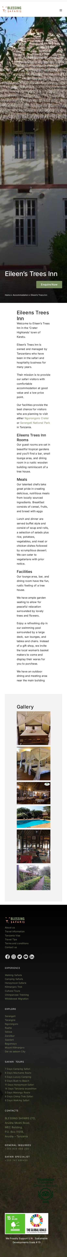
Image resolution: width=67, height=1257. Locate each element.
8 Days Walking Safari (17, 1100)
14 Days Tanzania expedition (20, 1088)
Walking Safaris (13, 975)
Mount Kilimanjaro (14, 1047)
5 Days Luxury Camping (18, 1076)
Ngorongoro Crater (37, 418)
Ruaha (8, 1027)
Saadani (9, 1039)
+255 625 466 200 (17, 1148)
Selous (8, 1031)
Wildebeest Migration (16, 998)
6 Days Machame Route (18, 1072)
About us (10, 927)
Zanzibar (10, 1035)
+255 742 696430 (16, 1160)
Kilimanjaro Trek (13, 986)
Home (8, 295)
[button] (49, 284)
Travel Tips (11, 939)
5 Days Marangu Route (17, 1092)
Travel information (15, 931)
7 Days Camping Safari (17, 1068)
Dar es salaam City (15, 1051)
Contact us (11, 947)
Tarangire (10, 1020)
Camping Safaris (14, 979)
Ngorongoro (11, 1024)
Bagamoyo (11, 1043)
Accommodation (20, 295)
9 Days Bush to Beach (17, 1080)
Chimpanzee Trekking (17, 994)
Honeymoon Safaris (15, 982)
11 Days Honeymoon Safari (19, 1084)
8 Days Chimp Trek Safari (19, 1096)
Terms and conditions (16, 943)
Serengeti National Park (35, 422)
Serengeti (10, 1016)
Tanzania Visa (12, 935)
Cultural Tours (12, 990)
